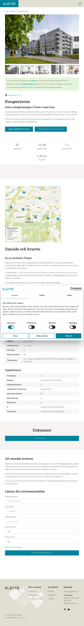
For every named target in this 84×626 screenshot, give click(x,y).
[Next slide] (76, 39)
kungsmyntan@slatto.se (30, 84)
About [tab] (69, 295)
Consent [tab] (14, 295)
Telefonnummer (10, 517)
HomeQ (33, 80)
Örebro (13, 11)
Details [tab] (42, 295)
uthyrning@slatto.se (71, 591)
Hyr (6, 11)
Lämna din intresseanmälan (42, 553)
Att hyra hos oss (35, 599)
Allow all (68, 336)
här (62, 476)
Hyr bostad (32, 591)
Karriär (51, 591)
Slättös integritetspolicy (13, 547)
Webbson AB (22, 617)
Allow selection (42, 336)
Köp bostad (33, 595)
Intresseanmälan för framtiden (50, 129)
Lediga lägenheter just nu (19, 129)
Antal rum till (9, 537)
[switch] (32, 327)
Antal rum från (10, 527)
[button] (12, 69)
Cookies (51, 599)
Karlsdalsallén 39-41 (14, 95)
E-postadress (9, 507)
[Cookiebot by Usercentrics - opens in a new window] (71, 288)
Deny (15, 336)
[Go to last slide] (7, 39)
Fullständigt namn (11, 496)
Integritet (52, 595)
